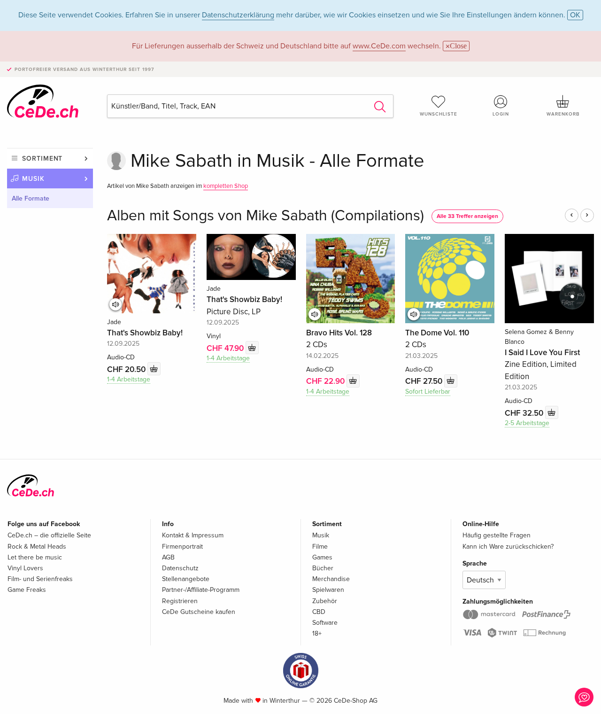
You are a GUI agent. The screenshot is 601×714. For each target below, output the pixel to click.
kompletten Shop (225, 186)
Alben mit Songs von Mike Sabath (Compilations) (265, 216)
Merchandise (331, 579)
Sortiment (42, 159)
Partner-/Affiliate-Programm (200, 590)
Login (501, 114)
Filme (320, 547)
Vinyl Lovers (25, 568)
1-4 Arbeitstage (128, 379)
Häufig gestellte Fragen (496, 535)
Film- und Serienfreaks (40, 579)
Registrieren (180, 601)
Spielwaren (328, 590)
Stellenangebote (185, 579)
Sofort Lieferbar (427, 392)
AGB (168, 557)
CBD (318, 612)
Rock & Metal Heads (37, 547)
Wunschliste (438, 114)
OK (575, 15)
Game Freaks (27, 590)
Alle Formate (30, 198)
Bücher (322, 568)
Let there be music (35, 557)
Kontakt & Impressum (192, 535)
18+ (317, 633)
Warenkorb (563, 114)
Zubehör (324, 601)
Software (325, 623)
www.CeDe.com (379, 46)
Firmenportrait (182, 547)
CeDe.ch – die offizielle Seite (49, 535)
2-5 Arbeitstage (527, 423)
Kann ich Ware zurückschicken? (508, 547)
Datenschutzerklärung (238, 15)
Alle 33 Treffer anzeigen (467, 216)
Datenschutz (180, 568)
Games (322, 557)
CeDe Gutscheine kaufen (198, 612)
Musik (33, 179)
